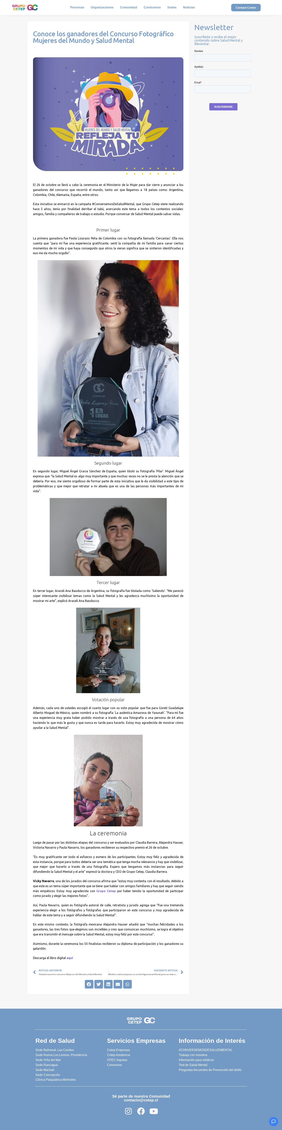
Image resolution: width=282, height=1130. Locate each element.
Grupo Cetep (106, 891)
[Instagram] (128, 1111)
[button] (89, 984)
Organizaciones (102, 7)
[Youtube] (153, 1111)
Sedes (171, 7)
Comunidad (128, 7)
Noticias (189, 7)
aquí (70, 958)
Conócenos (152, 7)
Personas (77, 7)
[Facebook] (141, 1111)
